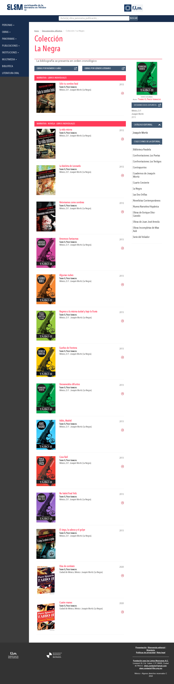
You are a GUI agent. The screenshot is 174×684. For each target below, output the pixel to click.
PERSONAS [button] (7, 25)
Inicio (36, 31)
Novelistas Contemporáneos (146, 200)
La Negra (137, 188)
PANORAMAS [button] (8, 39)
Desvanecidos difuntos (52, 31)
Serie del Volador (141, 237)
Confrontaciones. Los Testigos (147, 161)
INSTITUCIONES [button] (9, 52)
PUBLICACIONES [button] (10, 46)
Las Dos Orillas (140, 194)
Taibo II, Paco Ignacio (149, 99)
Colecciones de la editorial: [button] (147, 141)
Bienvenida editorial (156, 648)
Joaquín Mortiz (140, 133)
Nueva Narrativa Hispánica (146, 206)
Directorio (151, 650)
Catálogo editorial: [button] (143, 125)
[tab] (147, 125)
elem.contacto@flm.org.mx (150, 668)
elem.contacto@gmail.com (155, 666)
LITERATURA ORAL (10, 73)
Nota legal (161, 653)
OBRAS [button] (5, 32)
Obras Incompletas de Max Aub (146, 230)
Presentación (141, 648)
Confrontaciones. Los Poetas (146, 155)
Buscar (133, 18)
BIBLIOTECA (7, 66)
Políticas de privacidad (145, 653)
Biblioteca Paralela (142, 149)
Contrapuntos (140, 167)
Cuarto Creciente (141, 182)
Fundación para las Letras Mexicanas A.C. (150, 661)
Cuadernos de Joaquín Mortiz (144, 175)
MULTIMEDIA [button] (8, 59)
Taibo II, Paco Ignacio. (68, 87)
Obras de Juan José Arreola (146, 222)
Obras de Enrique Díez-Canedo (144, 214)
